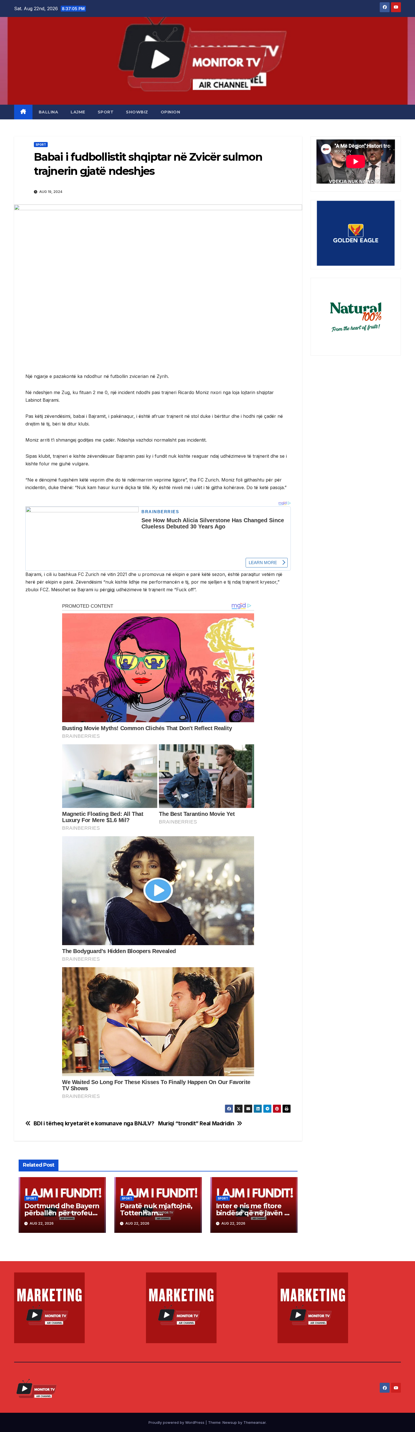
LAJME (78, 112)
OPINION (170, 112)
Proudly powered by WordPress (177, 1422)
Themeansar (254, 1422)
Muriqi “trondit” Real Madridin (196, 1123)
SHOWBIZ (137, 112)
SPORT (106, 112)
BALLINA (48, 112)
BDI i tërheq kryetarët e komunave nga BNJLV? (94, 1123)
